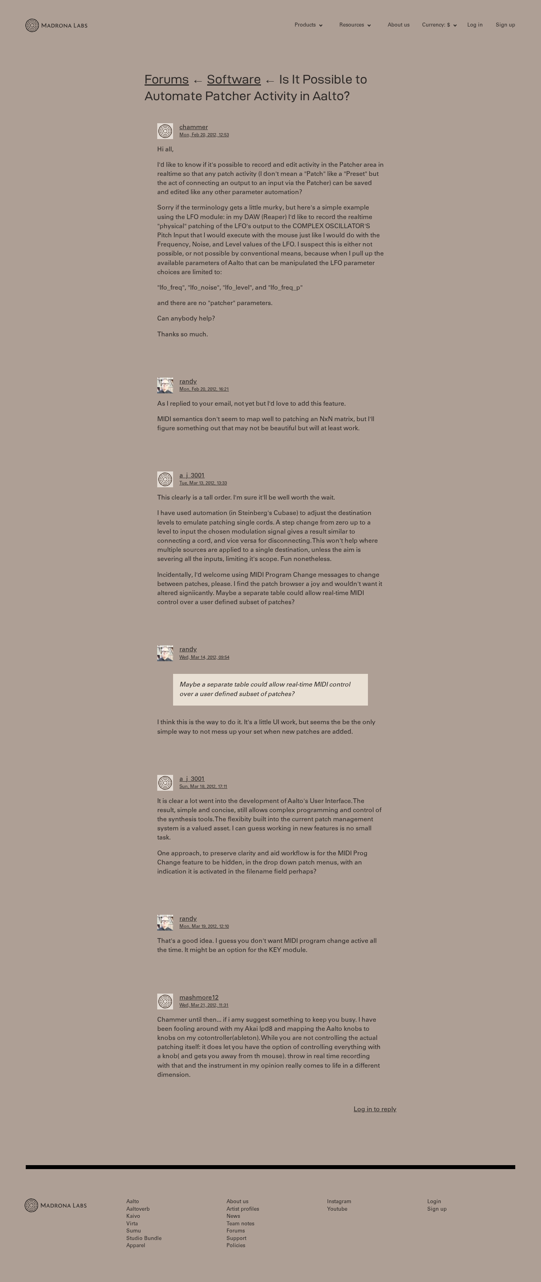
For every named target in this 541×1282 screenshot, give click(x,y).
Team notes (240, 1224)
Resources (351, 25)
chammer (193, 127)
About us (399, 25)
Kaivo (133, 1216)
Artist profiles (243, 1209)
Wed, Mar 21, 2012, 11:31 (204, 1005)
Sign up (505, 25)
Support (236, 1239)
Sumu (133, 1231)
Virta (132, 1224)
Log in (475, 25)
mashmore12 (199, 998)
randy (188, 382)
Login (434, 1202)
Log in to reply (375, 1109)
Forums (167, 79)
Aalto (132, 1202)
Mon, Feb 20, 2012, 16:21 (204, 389)
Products (305, 25)
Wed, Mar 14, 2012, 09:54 (204, 658)
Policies (236, 1246)
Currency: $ (436, 25)
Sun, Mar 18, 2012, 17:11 (203, 787)
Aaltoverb (138, 1209)
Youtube (337, 1209)
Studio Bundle (144, 1239)
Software (234, 79)
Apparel (135, 1246)
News (233, 1216)
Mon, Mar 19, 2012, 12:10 (204, 927)
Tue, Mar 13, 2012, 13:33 (203, 483)
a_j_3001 (192, 476)
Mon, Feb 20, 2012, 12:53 (204, 135)
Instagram (339, 1202)
